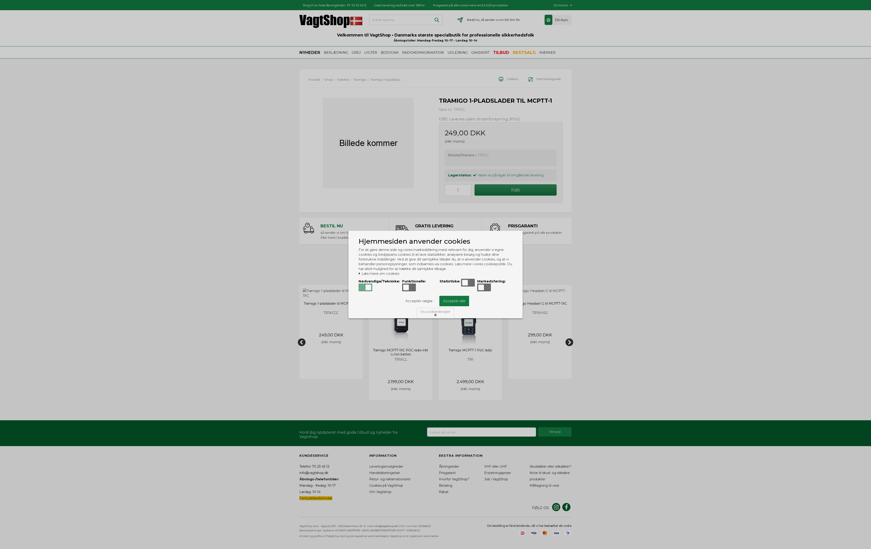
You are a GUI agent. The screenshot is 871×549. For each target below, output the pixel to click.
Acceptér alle (454, 301)
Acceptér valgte (419, 301)
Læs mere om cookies (380, 273)
